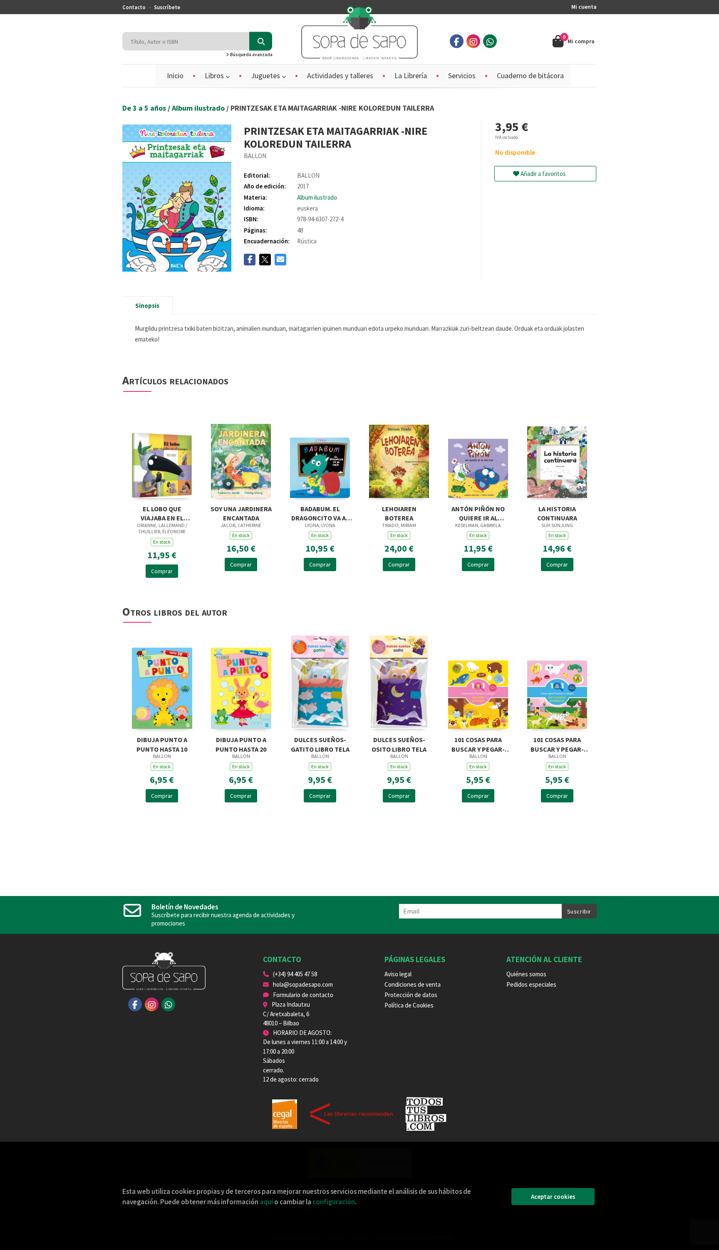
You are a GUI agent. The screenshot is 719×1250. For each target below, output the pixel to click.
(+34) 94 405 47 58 (295, 974)
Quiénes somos (526, 974)
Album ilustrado (199, 108)
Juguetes (266, 75)
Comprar (162, 571)
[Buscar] (260, 41)
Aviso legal (398, 974)
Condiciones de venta (412, 984)
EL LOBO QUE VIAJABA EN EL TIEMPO (162, 513)
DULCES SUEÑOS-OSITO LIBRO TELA (399, 743)
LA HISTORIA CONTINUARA (557, 513)
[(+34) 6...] (490, 41)
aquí (266, 1201)
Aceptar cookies (553, 1196)
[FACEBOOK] (457, 41)
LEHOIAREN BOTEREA (399, 513)
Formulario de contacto (303, 995)
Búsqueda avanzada (251, 54)
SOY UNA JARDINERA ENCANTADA (241, 513)
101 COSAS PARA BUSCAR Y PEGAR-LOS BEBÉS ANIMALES (478, 743)
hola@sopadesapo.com (303, 984)
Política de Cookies (409, 1005)
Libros (215, 75)
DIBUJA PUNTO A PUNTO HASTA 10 (161, 743)
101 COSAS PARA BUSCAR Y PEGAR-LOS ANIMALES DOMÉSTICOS (557, 743)
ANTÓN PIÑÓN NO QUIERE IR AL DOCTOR (478, 513)
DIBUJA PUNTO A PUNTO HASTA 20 (241, 743)
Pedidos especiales (531, 984)
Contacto (134, 7)
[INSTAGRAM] (473, 41)
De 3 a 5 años (145, 108)
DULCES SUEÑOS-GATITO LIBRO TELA (320, 743)
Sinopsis (147, 305)
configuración (333, 1201)
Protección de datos (410, 995)
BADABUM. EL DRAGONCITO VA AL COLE (320, 513)
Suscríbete (167, 7)
